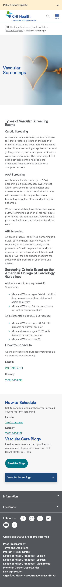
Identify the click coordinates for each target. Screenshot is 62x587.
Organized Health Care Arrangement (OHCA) (29, 575)
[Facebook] (23, 518)
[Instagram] (31, 518)
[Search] (47, 16)
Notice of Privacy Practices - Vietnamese (26, 563)
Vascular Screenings (36, 30)
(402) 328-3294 (14, 367)
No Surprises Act (13, 571)
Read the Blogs (16, 463)
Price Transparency (14, 543)
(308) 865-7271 (13, 380)
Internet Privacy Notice (16, 551)
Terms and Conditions (15, 547)
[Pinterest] (14, 525)
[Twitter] (48, 518)
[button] (31, 5)
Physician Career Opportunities (21, 567)
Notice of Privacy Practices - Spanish (24, 559)
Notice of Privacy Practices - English (24, 555)
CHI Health (11, 27)
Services (24, 27)
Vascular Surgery (14, 30)
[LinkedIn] (40, 518)
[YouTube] (6, 525)
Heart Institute (39, 27)
